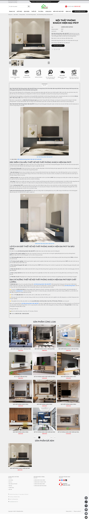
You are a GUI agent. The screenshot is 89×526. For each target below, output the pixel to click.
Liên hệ (10, 489)
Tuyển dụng (11, 487)
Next (51, 437)
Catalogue (48, 11)
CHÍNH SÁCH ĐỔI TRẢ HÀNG (40, 485)
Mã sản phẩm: (54, 29)
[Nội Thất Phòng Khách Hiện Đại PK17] (44, 107)
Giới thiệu (19, 11)
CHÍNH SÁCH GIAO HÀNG (39, 480)
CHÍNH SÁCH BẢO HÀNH (39, 483)
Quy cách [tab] (44, 85)
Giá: (52, 27)
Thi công (40, 11)
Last (55, 437)
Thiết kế (33, 11)
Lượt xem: (53, 31)
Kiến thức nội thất (58, 11)
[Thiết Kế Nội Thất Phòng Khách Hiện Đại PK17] (44, 194)
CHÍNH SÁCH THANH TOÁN (40, 481)
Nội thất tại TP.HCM (13, 483)
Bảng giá (68, 11)
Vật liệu (10, 485)
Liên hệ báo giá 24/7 (80, 11)
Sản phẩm (26, 11)
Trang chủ (12, 11)
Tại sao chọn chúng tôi (12, 1)
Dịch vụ (10, 481)
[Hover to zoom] (29, 38)
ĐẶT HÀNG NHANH (58, 45)
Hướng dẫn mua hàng (12, 2)
